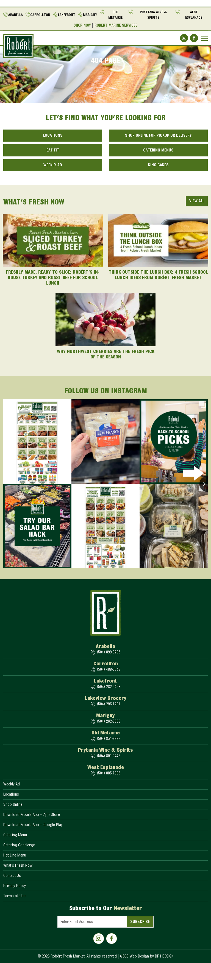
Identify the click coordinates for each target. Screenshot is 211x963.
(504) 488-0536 (108, 670)
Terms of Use (14, 896)
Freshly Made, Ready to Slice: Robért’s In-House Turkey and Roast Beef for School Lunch (52, 278)
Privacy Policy (14, 886)
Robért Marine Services (116, 26)
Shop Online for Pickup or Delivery (158, 135)
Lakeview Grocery (105, 698)
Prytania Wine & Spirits (153, 15)
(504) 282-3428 (108, 687)
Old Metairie (115, 15)
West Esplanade (193, 15)
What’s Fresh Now (17, 865)
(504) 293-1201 (108, 704)
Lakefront (66, 15)
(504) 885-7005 (108, 773)
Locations (53, 135)
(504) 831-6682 (108, 739)
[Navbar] (204, 38)
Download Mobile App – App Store (31, 815)
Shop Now (82, 26)
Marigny (90, 15)
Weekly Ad (52, 165)
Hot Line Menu (14, 855)
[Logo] (18, 46)
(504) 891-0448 (108, 756)
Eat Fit (52, 150)
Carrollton (40, 15)
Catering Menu (15, 835)
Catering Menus (158, 150)
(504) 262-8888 (108, 722)
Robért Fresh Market (68, 956)
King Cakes (158, 165)
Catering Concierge (19, 845)
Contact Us (12, 876)
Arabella (15, 15)
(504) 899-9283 (108, 652)
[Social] (184, 38)
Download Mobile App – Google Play (33, 825)
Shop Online (13, 804)
